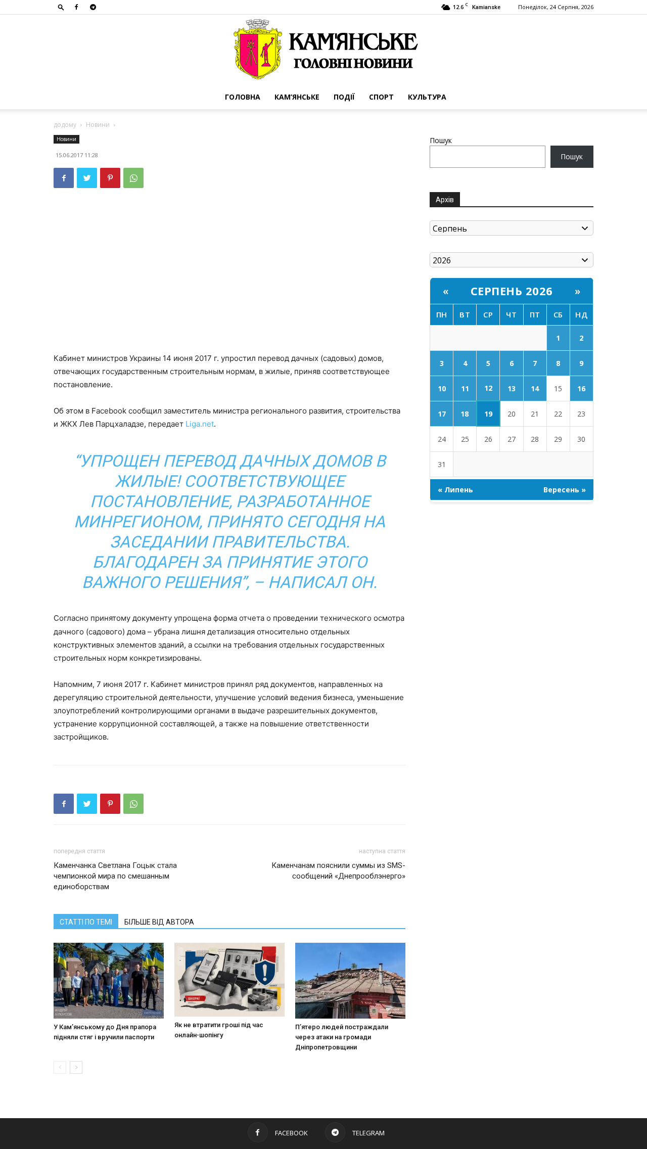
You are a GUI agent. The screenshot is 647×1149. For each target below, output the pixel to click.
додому (65, 124)
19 (488, 414)
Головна (242, 97)
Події (344, 97)
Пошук (441, 140)
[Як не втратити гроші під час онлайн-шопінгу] (229, 979)
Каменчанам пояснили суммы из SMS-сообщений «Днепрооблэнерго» (338, 871)
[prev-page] (60, 1067)
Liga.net (200, 424)
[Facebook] (76, 7)
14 (535, 388)
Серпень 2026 (512, 290)
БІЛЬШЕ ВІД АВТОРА (159, 922)
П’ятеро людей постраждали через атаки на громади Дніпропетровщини (341, 1037)
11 (465, 388)
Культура (427, 97)
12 (488, 388)
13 (511, 388)
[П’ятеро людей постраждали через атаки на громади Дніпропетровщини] (350, 981)
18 (464, 414)
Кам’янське (296, 97)
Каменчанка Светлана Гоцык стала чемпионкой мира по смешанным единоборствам (115, 876)
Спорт (381, 97)
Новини (98, 124)
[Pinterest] (110, 178)
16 (581, 388)
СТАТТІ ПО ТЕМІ (86, 922)
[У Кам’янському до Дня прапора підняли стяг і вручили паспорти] (109, 981)
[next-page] (76, 1067)
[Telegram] (93, 7)
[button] (61, 7)
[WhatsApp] (133, 178)
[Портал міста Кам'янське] (323, 50)
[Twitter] (87, 178)
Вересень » (564, 489)
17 (442, 414)
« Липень (455, 489)
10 (442, 388)
